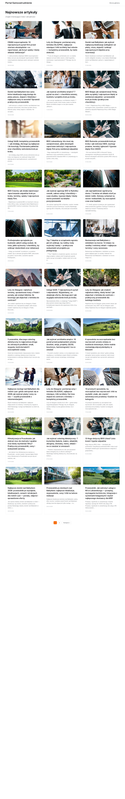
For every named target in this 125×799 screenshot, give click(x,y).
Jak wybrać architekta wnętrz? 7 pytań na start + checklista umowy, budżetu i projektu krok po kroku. (62, 94)
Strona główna (114, 3)
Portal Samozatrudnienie (18, 3)
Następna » (66, 522)
